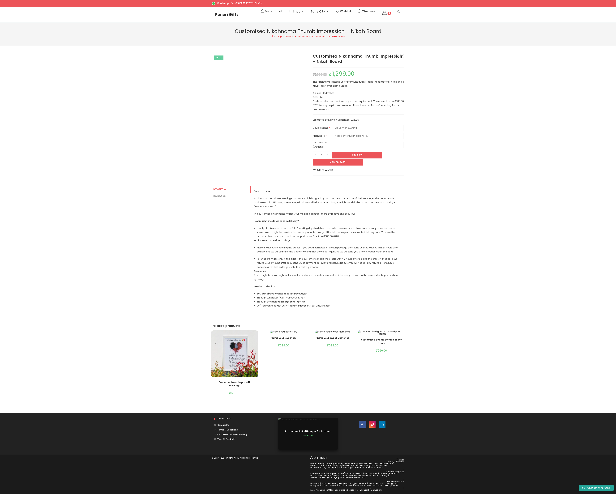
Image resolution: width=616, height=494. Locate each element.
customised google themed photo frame (381, 341)
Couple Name (321, 127)
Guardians (360, 485)
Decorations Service (344, 490)
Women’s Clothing (319, 477)
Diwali (313, 463)
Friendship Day (363, 465)
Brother (379, 483)
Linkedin (325, 305)
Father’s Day (316, 465)
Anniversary (351, 463)
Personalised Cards (356, 477)
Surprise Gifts (326, 490)
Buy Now (357, 155)
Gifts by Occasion (395, 461)
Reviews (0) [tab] (219, 196)
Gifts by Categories (394, 471)
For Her (392, 473)
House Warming (318, 467)
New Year (370, 467)
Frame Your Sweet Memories (332, 338)
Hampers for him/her (337, 473)
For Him (383, 473)
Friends (362, 483)
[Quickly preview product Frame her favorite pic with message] (256, 336)
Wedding (347, 467)
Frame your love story (283, 338)
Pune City (314, 490)
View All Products (226, 439)
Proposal (363, 463)
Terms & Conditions (227, 429)
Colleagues (390, 483)
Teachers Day (331, 465)
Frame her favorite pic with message (235, 384)
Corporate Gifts (317, 473)
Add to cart (338, 162)
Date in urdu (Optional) (320, 144)
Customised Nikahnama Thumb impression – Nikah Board (315, 36)
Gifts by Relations (395, 481)
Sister (371, 483)
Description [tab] (220, 189)
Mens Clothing (380, 475)
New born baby (374, 485)
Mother (333, 485)
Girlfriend (343, 483)
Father (325, 485)
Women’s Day (347, 465)
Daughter (315, 485)
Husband (315, 483)
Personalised (356, 473)
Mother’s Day (386, 463)
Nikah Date (320, 135)
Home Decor (316, 475)
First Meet (373, 463)
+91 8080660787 (295, 297)
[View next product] (402, 56)
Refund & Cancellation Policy (232, 434)
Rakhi (380, 467)
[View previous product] (396, 56)
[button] (398, 12)
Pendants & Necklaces (360, 475)
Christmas (359, 467)
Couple (353, 483)
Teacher (348, 485)
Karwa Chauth (325, 463)
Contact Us (223, 424)
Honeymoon (334, 467)
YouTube (315, 305)
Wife (324, 483)
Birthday (339, 463)
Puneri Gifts (227, 14)
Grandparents (391, 485)
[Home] (272, 36)
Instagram (291, 305)
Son (340, 485)
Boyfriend (332, 483)
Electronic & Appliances (335, 475)
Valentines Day (379, 465)
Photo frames (370, 473)
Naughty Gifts (337, 477)
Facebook (303, 305)
